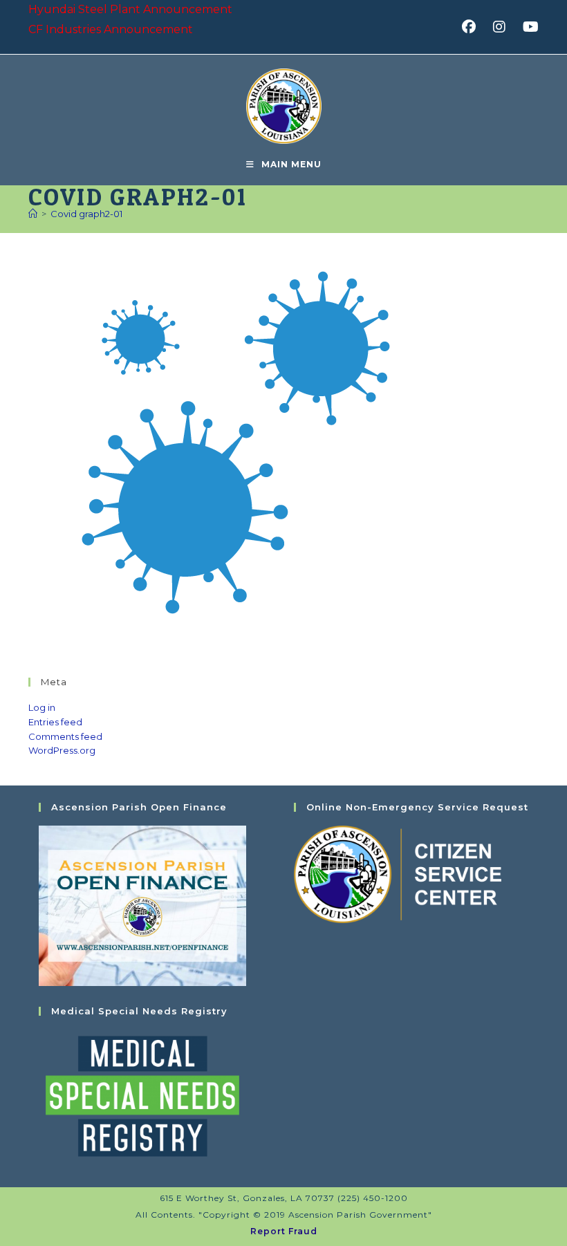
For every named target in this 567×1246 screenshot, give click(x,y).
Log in (41, 707)
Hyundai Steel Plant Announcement (130, 9)
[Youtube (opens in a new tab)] (529, 27)
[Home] (32, 213)
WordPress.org (61, 750)
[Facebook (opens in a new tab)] (473, 27)
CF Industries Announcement (110, 29)
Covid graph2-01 (86, 213)
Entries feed (55, 721)
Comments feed (65, 736)
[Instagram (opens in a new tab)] (504, 27)
